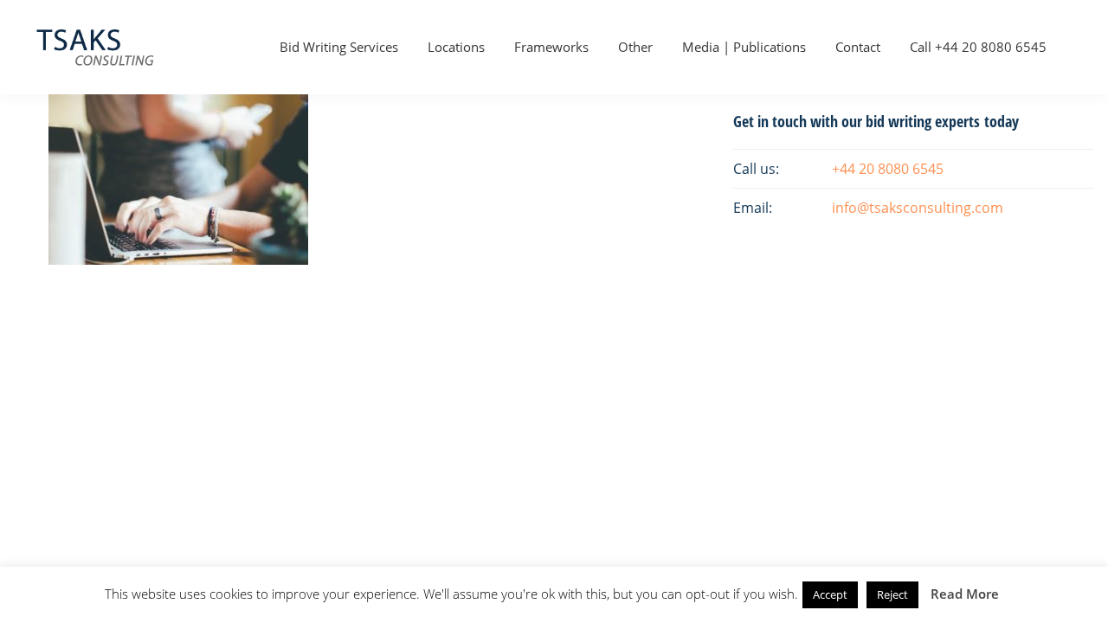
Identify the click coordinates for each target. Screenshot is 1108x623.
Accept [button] (830, 594)
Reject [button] (892, 594)
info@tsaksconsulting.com (917, 207)
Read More (965, 593)
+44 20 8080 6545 (888, 168)
